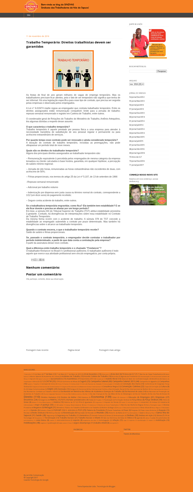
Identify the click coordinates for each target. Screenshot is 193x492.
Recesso (27, 413)
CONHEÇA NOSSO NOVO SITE (143, 174)
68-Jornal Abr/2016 (136, 149)
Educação (132, 397)
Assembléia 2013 (87, 379)
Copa (147, 386)
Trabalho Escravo (67, 418)
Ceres (53, 384)
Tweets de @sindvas (132, 434)
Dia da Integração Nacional (52, 394)
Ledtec (61, 405)
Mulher (104, 407)
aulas (153, 418)
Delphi (50, 389)
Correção (154, 386)
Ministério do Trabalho (90, 407)
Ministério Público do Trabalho (68, 407)
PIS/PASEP (57, 410)
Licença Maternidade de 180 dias (76, 405)
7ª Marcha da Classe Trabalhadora (150, 374)
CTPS (58, 381)
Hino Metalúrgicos (45, 402)
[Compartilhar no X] (37, 259)
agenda (139, 418)
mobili (151, 420)
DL (25, 389)
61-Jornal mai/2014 (136, 121)
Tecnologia (28, 418)
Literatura (92, 405)
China (59, 384)
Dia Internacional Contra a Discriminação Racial (106, 389)
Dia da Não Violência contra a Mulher (75, 394)
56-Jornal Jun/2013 (136, 105)
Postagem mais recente (37, 350)
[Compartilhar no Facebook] (40, 259)
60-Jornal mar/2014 (137, 117)
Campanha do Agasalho (148, 381)
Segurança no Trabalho (66, 415)
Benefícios (155, 379)
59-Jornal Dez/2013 (137, 113)
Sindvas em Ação (146, 415)
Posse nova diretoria (148, 410)
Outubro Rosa (45, 410)
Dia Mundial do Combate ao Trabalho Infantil (41, 391)
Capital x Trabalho (33, 384)
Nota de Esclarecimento (131, 408)
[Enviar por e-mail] (32, 259)
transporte (113, 423)
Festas (91, 400)
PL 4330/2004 (70, 410)
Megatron (37, 407)
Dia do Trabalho (141, 394)
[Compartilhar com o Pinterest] (43, 259)
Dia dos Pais (154, 394)
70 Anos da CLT (135, 157)
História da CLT (69, 402)
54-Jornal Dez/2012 (137, 97)
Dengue (73, 389)
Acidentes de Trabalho (71, 376)
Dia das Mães (110, 394)
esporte (76, 420)
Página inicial (74, 350)
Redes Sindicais (38, 413)
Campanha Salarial (99, 381)
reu (70, 423)
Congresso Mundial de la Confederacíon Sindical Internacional (81, 387)
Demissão (62, 389)
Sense (109, 415)
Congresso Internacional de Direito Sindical (45, 387)
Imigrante (98, 402)
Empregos (145, 397)
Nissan (119, 408)
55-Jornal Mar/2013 (137, 101)
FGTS (63, 400)
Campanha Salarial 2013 (124, 381)
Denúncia (82, 389)
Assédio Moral (111, 379)
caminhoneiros (28, 420)
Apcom (33, 379)
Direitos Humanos (48, 397)
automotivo (162, 418)
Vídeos (130, 418)
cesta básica (41, 420)
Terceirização (50, 418)
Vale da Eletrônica (110, 418)
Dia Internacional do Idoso (159, 389)
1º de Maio (60, 374)
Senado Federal (98, 415)
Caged (83, 381)
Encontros (28, 399)
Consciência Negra (110, 386)
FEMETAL (53, 400)
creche (52, 420)
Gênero (34, 402)
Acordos (115, 376)
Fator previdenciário (77, 400)
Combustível (75, 384)
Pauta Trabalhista (114, 410)
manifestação (141, 420)
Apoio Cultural (43, 379)
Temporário (38, 418)
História (57, 402)
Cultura (164, 386)
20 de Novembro (91, 374)
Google (45, 480)
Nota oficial (145, 407)
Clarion (66, 384)
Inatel (123, 402)
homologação (104, 420)
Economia (97, 397)
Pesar (126, 410)
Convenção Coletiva (131, 386)
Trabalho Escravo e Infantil (89, 418)
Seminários (84, 415)
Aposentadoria (57, 379)
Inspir (37, 405)
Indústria (164, 402)
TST (166, 415)
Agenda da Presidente (129, 376)
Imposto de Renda (111, 402)
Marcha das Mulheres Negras (132, 405)
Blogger (112, 486)
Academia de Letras (51, 376)
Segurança (51, 415)
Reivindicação (68, 413)
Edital (114, 397)
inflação (116, 420)
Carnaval (44, 384)
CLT (41, 381)
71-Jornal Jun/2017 (136, 165)
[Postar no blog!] (35, 259)
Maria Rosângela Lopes (153, 405)
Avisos (124, 379)
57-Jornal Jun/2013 (136, 109)
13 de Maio (37, 374)
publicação (52, 423)
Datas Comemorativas (36, 389)
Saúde (39, 415)
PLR (80, 410)
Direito (28, 397)
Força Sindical (151, 399)
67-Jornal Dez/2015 (137, 145)
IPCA (80, 402)
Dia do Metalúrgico (125, 394)
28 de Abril (114, 374)
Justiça (46, 404)
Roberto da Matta (115, 413)
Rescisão (91, 413)
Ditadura (84, 397)
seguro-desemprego (82, 423)
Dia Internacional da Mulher (137, 389)
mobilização (161, 420)
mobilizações (30, 422)
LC (55, 405)
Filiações (98, 400)
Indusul (154, 402)
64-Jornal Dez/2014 (137, 133)
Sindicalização (119, 415)
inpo (124, 420)
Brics (35, 381)
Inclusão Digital (133, 402)
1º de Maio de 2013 (74, 374)
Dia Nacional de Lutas (133, 391)
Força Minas (137, 400)
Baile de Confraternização (139, 379)
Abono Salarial (35, 376)
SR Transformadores (131, 413)
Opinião (34, 410)
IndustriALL (145, 402)
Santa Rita (151, 413)
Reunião (100, 412)
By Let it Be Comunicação (34, 475)
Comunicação (108, 384)
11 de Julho (27, 374)
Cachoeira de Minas (69, 381)
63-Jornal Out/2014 (136, 129)
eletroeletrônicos (63, 420)
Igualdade (88, 402)
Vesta (122, 418)
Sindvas (130, 415)
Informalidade (28, 405)
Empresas (160, 397)
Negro (112, 407)
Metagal (48, 407)
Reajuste (162, 410)
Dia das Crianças (96, 394)
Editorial (123, 397)
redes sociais (63, 423)
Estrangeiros (42, 400)
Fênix (165, 400)
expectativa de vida (89, 420)
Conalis (117, 384)
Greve (26, 402)
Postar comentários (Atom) (76, 357)
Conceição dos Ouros (131, 384)
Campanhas (164, 381)
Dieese (164, 394)
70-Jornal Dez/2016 (137, 161)
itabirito (132, 420)
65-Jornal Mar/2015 (137, 137)
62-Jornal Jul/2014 (136, 125)
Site (28, 15)
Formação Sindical (122, 400)
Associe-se (99, 379)
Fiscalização (108, 400)
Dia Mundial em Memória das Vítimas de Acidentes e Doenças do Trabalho (91, 391)
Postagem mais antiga (109, 350)
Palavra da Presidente (96, 410)
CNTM (48, 381)
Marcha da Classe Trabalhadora (108, 405)
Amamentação (144, 376)
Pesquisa (134, 410)
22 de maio (105, 374)
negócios (43, 423)
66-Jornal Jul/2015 (136, 141)
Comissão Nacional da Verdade (91, 384)
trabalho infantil (100, 423)
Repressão (81, 413)
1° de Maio (48, 374)
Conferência (149, 384)
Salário (142, 413)
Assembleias (72, 379)
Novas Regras (156, 408)
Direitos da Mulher (69, 397)
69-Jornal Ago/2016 (137, 153)
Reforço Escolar (55, 413)
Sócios (159, 415)
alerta (147, 418)
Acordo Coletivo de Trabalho (96, 376)
